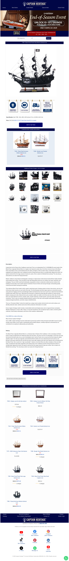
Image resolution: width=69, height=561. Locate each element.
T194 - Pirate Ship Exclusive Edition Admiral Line (21, 152)
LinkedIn (48, 542)
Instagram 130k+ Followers (48, 534)
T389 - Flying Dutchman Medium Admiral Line (17, 502)
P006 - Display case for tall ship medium (16, 401)
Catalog (5, 516)
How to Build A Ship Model (24, 516)
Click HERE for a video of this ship (14, 316)
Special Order (45, 7)
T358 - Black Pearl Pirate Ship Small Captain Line (40, 477)
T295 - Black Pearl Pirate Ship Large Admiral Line (17, 477)
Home (4, 7)
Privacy (61, 514)
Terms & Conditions (24, 514)
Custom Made (29, 7)
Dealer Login (61, 516)
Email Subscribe (48, 550)
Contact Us (46, 516)
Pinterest (35, 542)
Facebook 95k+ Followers (34, 534)
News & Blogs (46, 514)
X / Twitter (21, 550)
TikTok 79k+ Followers (21, 542)
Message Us (35, 550)
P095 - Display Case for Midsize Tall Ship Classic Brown (40, 402)
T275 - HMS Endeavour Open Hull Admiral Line (17, 452)
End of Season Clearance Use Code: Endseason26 (41, 33)
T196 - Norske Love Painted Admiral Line (40, 152)
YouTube (21, 534)
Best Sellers (15, 7)
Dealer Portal (61, 7)
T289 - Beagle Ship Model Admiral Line (40, 451)
